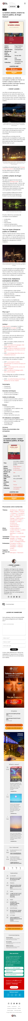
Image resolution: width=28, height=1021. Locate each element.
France (15, 484)
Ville (11, 516)
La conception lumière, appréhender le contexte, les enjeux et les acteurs (14, 363)
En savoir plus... (14, 791)
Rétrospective (19, 515)
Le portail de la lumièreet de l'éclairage (12, 3)
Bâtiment (21, 510)
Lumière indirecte (15, 528)
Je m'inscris (14, 987)
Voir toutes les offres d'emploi (14, 725)
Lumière (19, 521)
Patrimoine (20, 552)
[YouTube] (17, 597)
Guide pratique (19, 49)
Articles (22, 511)
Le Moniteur (18, 47)
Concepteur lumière (15, 543)
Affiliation (19, 1008)
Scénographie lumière (16, 520)
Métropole (13, 552)
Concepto (13, 328)
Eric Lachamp (9, 941)
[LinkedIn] (19, 597)
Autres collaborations (11, 974)
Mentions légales (10, 1010)
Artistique (14, 513)
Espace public (20, 518)
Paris (14, 481)
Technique (17, 516)
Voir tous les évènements (14, 925)
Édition (17, 511)
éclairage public (14, 181)
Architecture (13, 510)
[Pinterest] (8, 597)
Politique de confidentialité (12, 1008)
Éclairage (12, 521)
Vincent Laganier (9, 937)
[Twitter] (14, 597)
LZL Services (13, 570)
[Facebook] (11, 597)
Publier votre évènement (14, 928)
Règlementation (14, 526)
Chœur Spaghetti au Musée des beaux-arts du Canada (16, 919)
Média (11, 511)
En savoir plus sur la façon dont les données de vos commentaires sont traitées (13, 656)
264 (16, 52)
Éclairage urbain (14, 536)
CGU (19, 1006)
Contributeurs (14, 1006)
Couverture (13, 550)
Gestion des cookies (17, 1010)
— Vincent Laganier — (14, 89)
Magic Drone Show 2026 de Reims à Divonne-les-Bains (15, 886)
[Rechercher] (18, 7)
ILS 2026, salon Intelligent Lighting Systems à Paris (14, 903)
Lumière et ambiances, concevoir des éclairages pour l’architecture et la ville (14, 350)
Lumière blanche (14, 530)
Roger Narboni (19, 46)
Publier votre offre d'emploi (14, 728)
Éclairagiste (13, 545)
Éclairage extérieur (20, 541)
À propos (8, 1006)
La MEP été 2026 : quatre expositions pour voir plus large (15, 895)
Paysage (12, 518)
